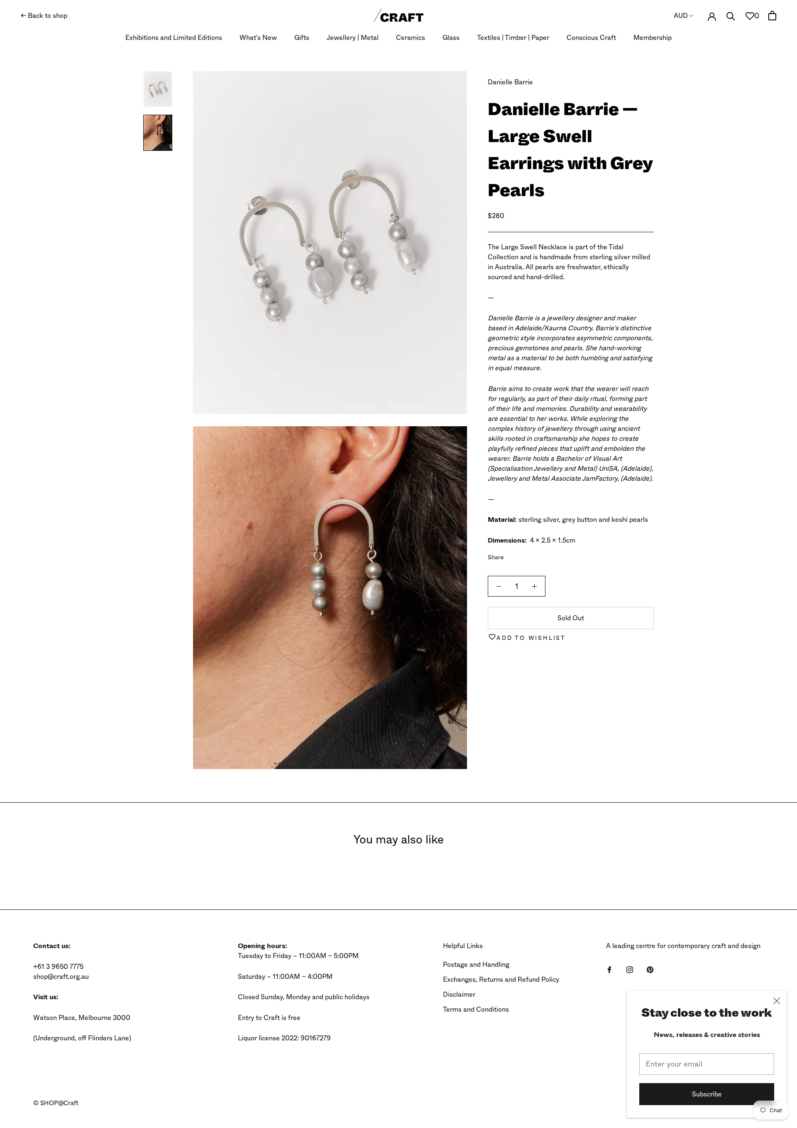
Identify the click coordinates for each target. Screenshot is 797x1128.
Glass (451, 37)
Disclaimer (459, 994)
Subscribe (707, 1094)
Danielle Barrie (510, 82)
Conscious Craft (591, 37)
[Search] (730, 15)
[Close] (776, 1001)
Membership (652, 37)
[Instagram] (629, 969)
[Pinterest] (533, 555)
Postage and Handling (476, 964)
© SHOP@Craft (55, 1103)
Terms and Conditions (476, 1009)
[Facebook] (511, 555)
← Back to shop (44, 15)
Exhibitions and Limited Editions (173, 37)
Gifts (301, 37)
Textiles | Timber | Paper (513, 37)
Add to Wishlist (531, 638)
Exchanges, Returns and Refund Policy (501, 979)
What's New (258, 37)
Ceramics (410, 37)
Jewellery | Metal (353, 37)
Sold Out (570, 618)
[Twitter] (522, 555)
